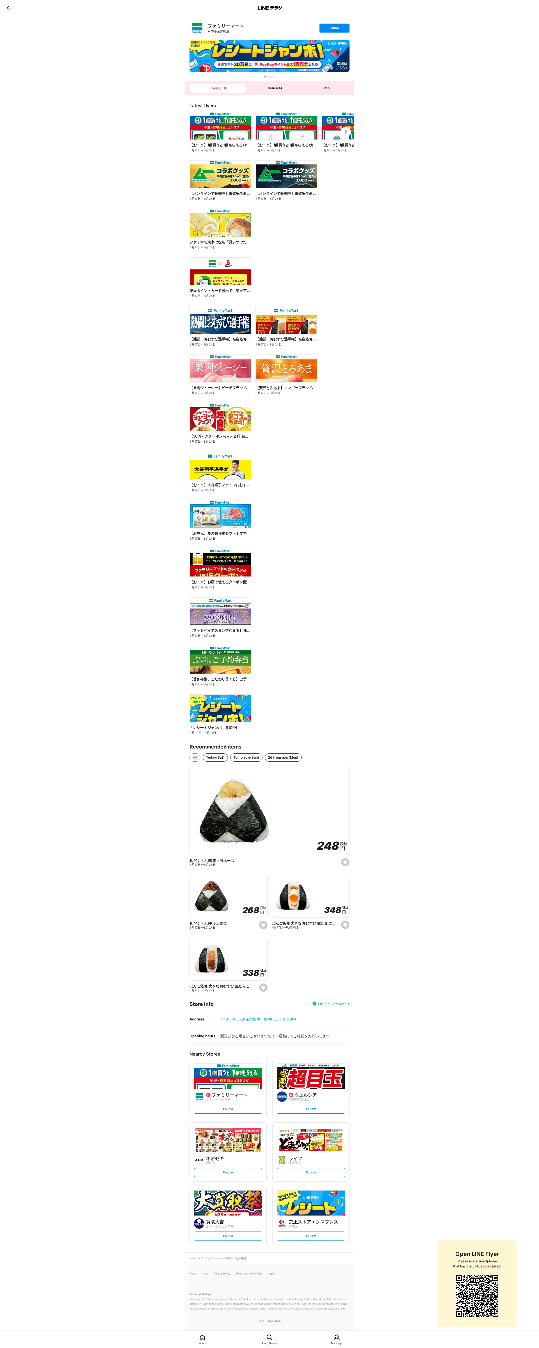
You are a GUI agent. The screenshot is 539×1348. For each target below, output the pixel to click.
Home (202, 1343)
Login (271, 1273)
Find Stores (269, 1343)
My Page (336, 1343)
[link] (197, 28)
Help (205, 1273)
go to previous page (9, 8)
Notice (193, 1273)
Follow (334, 29)
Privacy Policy (222, 1273)
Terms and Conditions (249, 1273)
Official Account (332, 1004)
